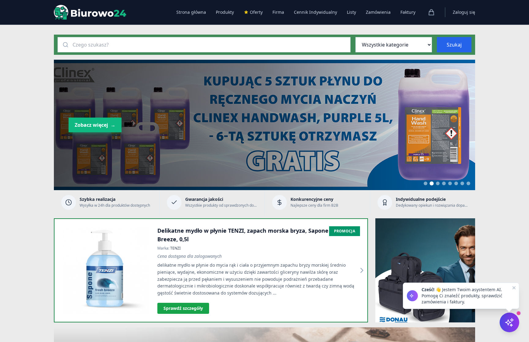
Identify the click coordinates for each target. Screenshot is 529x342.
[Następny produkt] (361, 270)
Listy (351, 12)
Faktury (407, 12)
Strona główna (191, 12)
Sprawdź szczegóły (183, 308)
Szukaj (454, 44)
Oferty (256, 12)
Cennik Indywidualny (315, 12)
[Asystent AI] (509, 322)
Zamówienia (378, 12)
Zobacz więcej (95, 125)
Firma (278, 12)
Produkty (225, 12)
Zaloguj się (464, 12)
